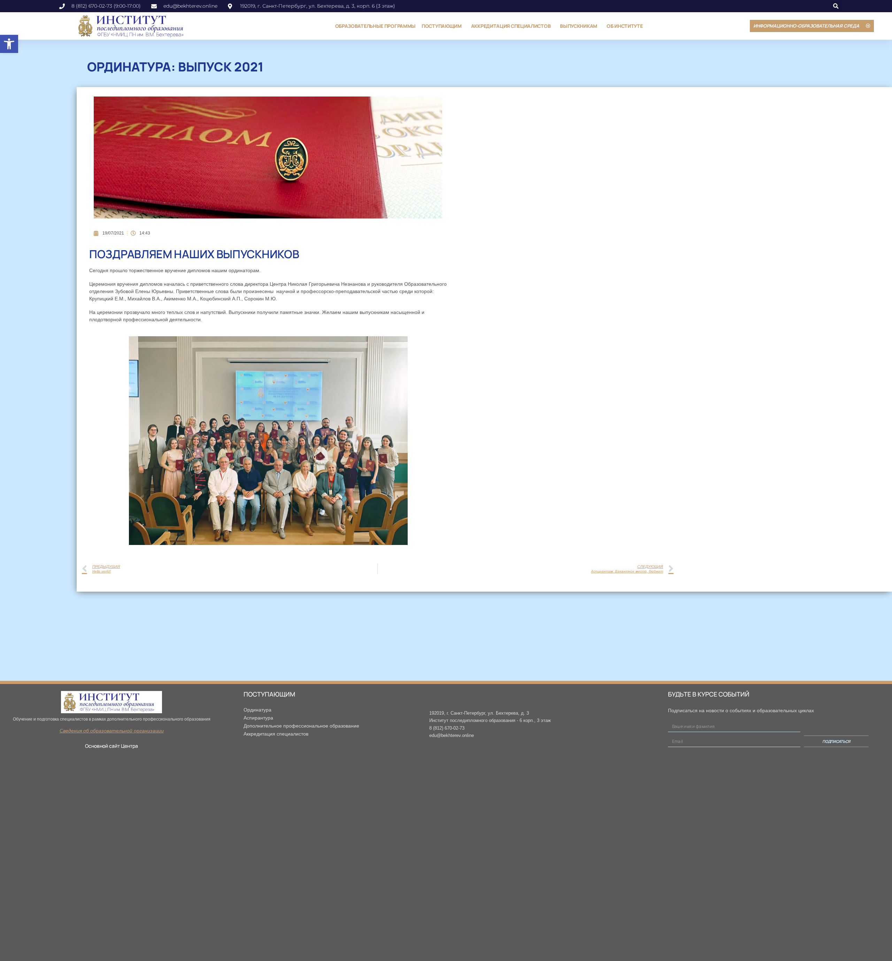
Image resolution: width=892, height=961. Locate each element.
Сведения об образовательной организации (112, 730)
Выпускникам (578, 26)
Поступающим (442, 26)
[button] (9, 44)
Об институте (625, 26)
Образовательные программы (375, 26)
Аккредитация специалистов (511, 26)
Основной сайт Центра (111, 746)
